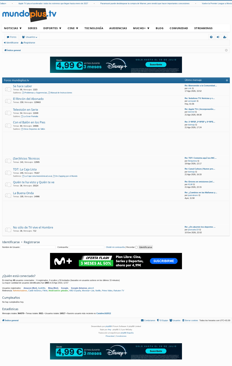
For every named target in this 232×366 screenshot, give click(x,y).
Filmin (44, 290)
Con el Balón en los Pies (29, 122)
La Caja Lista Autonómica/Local (38, 176)
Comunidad (179, 28)
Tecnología (93, 28)
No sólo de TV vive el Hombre (33, 227)
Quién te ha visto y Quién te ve (33, 182)
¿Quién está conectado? (18, 276)
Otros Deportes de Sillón (34, 129)
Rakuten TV (118, 290)
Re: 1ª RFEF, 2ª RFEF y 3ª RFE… (200, 122)
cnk (189, 88)
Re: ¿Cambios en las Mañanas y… (201, 192)
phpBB (108, 326)
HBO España (75, 290)
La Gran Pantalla (30, 116)
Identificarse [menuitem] (219, 37)
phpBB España (127, 333)
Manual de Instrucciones (61, 93)
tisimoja (191, 125)
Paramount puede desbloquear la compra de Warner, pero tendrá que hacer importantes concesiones (141, 3)
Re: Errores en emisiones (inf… (199, 182)
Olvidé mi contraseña (115, 247)
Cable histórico (34, 290)
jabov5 (91, 288)
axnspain (192, 101)
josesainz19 (193, 230)
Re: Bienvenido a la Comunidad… (201, 85)
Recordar (130, 247)
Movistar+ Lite (88, 290)
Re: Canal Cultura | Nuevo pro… (200, 169)
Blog (159, 28)
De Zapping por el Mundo (66, 176)
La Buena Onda (23, 193)
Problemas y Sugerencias (35, 93)
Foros (13, 37)
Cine (71, 28)
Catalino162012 (103, 313)
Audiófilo (41, 288)
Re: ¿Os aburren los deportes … (200, 227)
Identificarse (12, 42)
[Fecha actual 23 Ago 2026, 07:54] (226, 50)
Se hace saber (22, 86)
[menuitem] (211, 37)
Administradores (20, 290)
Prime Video (107, 290)
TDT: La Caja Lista (25, 169)
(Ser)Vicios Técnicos (26, 158)
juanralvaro (193, 195)
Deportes (50, 28)
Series (32, 28)
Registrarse (29, 42)
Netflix (98, 290)
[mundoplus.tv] (29, 15)
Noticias (11, 28)
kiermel (191, 112)
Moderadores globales (58, 290)
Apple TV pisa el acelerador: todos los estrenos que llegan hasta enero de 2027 (49, 3)
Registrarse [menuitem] (225, 37)
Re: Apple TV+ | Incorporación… (200, 109)
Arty (109, 330)
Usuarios (30, 37)
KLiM (190, 184)
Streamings (203, 28)
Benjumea (192, 161)
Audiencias (118, 28)
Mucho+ (139, 28)
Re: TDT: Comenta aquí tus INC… (201, 158)
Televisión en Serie (25, 110)
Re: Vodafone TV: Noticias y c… (200, 98)
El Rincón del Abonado (28, 99)
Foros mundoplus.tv (16, 80)
